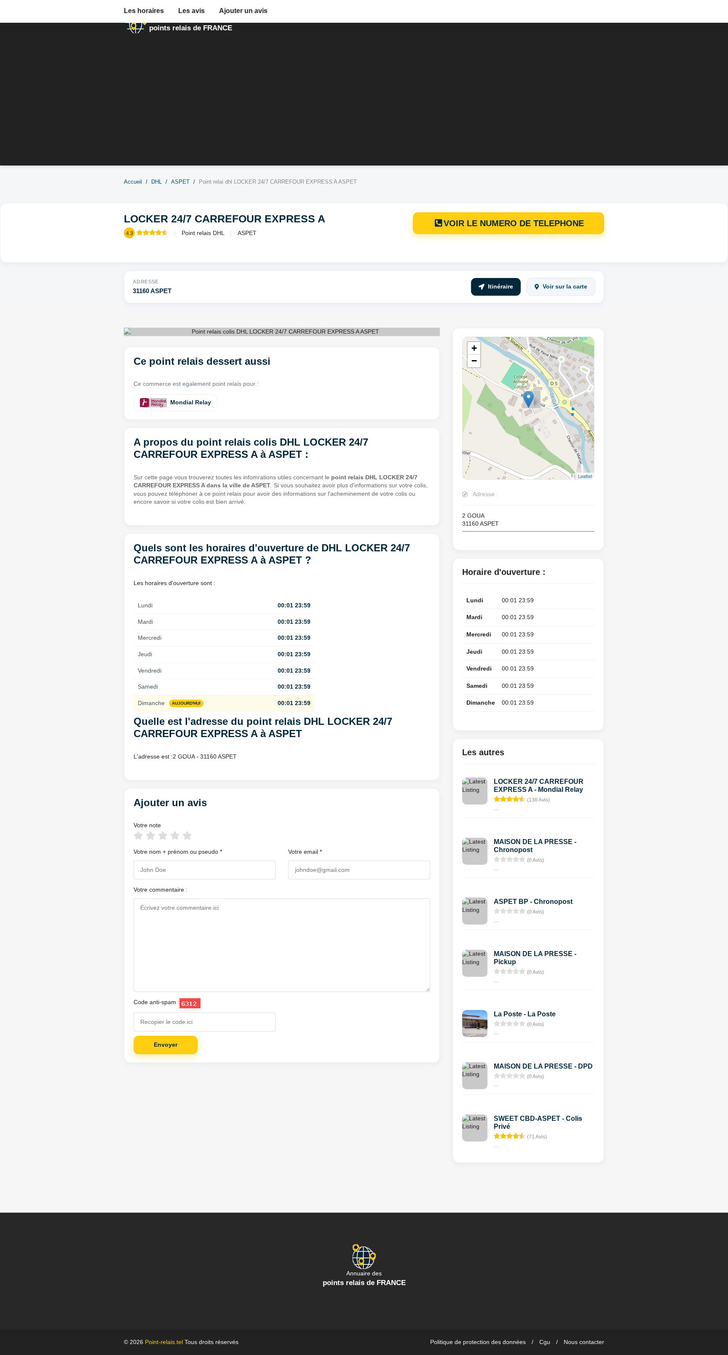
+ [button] (474, 348)
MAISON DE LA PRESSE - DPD (543, 1066)
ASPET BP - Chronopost (533, 901)
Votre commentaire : (160, 889)
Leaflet (585, 476)
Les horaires (144, 10)
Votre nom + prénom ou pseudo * (178, 851)
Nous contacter (584, 1342)
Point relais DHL (203, 233)
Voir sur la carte (565, 286)
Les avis (191, 10)
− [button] (474, 360)
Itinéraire (500, 286)
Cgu (544, 1342)
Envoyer (165, 1044)
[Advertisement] (364, 107)
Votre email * (305, 851)
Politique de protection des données (478, 1342)
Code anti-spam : (156, 1002)
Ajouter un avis (243, 10)
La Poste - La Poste (525, 1014)
